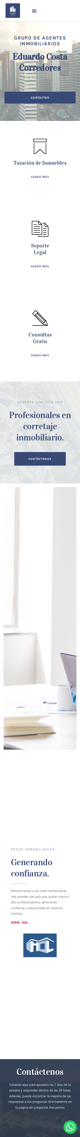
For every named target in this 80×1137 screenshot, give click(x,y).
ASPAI (15, 922)
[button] (34, 10)
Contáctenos (40, 1071)
